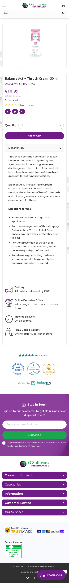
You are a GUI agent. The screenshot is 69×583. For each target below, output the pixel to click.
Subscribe (34, 434)
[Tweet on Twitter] (15, 111)
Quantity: (11, 125)
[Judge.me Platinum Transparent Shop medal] (19, 368)
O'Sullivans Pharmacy (20, 83)
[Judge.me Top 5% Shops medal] (49, 368)
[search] (34, 13)
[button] (12, 105)
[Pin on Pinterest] (22, 111)
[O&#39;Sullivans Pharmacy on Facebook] (34, 578)
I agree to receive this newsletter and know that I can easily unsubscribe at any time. (36, 444)
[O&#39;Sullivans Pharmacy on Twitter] (27, 578)
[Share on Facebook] (8, 111)
